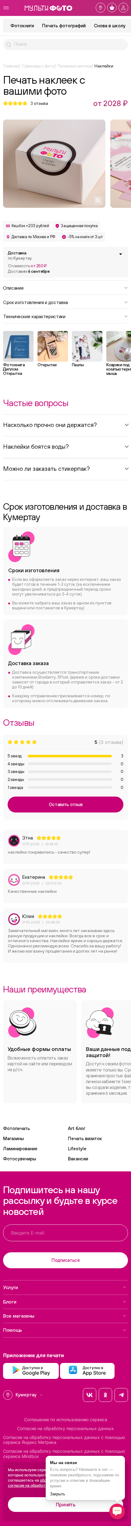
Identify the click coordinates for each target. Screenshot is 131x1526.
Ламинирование (20, 1148)
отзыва (39, 103)
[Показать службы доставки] (120, 254)
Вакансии (78, 1158)
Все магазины (18, 1316)
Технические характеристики (34, 316)
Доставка (20, 255)
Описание (13, 287)
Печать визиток (85, 1138)
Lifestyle (77, 1148)
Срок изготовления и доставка (35, 301)
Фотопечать (16, 1128)
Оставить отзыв (66, 804)
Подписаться (65, 1260)
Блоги (9, 1301)
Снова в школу (110, 25)
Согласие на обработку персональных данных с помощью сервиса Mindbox (64, 1454)
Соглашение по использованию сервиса (65, 1419)
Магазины (13, 1138)
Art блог (76, 1128)
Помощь (12, 1330)
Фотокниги (22, 25)
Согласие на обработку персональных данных (65, 1428)
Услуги (10, 1287)
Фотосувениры (19, 1158)
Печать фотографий (64, 25)
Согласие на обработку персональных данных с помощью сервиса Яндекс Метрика (64, 1440)
